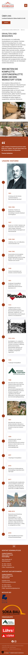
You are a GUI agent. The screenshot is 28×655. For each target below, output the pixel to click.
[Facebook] (12, 641)
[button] (25, 5)
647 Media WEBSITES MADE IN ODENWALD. (14, 652)
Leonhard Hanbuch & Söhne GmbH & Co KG (10, 29)
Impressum (5, 649)
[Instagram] (15, 641)
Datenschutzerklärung (15, 649)
